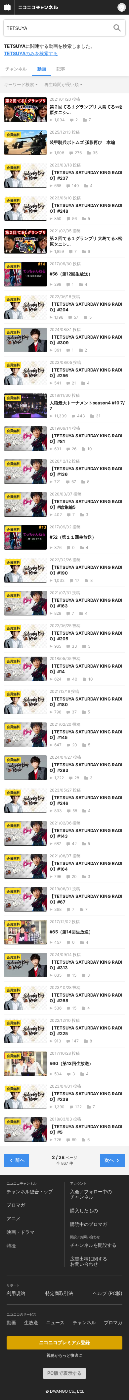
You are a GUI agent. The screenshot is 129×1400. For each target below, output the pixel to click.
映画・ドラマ (20, 1232)
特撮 (11, 1245)
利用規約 (16, 1293)
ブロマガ (16, 1205)
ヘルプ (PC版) (107, 1293)
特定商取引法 (59, 1293)
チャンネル (16, 68)
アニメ (14, 1218)
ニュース (55, 1322)
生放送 (31, 1322)
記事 (61, 68)
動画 (41, 68)
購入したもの (84, 1210)
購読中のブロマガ (88, 1224)
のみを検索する (31, 53)
